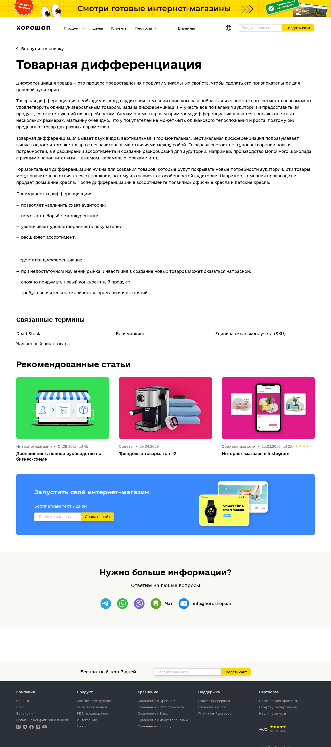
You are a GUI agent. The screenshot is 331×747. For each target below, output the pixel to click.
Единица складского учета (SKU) (250, 333)
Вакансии (24, 713)
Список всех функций (94, 701)
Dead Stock (28, 333)
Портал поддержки (214, 701)
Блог (20, 707)
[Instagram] (19, 726)
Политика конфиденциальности (42, 720)
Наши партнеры (272, 713)
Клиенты (119, 28)
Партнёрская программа (279, 701)
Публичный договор (215, 713)
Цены (98, 28)
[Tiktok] (38, 726)
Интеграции (87, 720)
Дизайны (186, 28)
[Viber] (139, 603)
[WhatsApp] (122, 603)
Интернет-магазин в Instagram (255, 453)
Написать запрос (212, 707)
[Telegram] (105, 603)
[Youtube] (44, 726)
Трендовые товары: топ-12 (147, 453)
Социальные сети (239, 446)
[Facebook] (32, 726)
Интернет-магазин (34, 446)
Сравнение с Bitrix (153, 713)
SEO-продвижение (92, 713)
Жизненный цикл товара (43, 343)
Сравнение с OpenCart (156, 701)
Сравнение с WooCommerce (161, 707)
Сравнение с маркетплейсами (163, 720)
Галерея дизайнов (92, 707)
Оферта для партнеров (278, 707)
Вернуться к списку (42, 48)
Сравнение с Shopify (154, 726)
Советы (126, 446)
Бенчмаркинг (130, 333)
